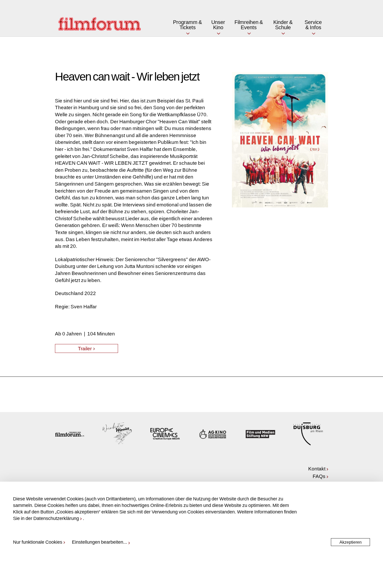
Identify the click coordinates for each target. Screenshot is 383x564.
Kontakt (316, 468)
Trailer (85, 348)
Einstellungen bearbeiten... (99, 542)
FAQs (319, 476)
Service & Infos (313, 24)
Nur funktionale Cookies (37, 542)
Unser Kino (218, 24)
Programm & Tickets (187, 24)
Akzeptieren (350, 542)
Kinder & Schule (283, 24)
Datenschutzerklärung (56, 518)
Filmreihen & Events (248, 24)
